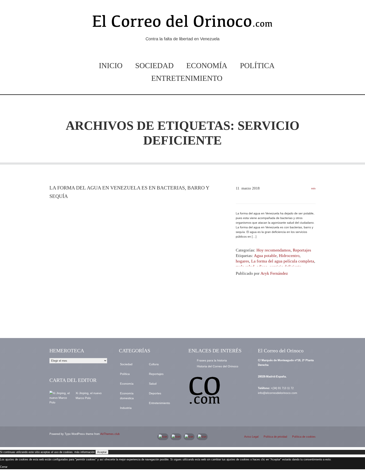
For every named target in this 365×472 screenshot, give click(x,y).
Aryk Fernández (274, 273)
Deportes (155, 393)
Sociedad (154, 65)
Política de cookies (304, 436)
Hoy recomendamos (273, 250)
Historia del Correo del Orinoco (217, 366)
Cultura (154, 364)
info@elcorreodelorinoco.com (277, 393)
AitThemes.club (110, 433)
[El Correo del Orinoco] (182, 23)
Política (257, 65)
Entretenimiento (186, 78)
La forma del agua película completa (282, 261)
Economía (206, 65)
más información (84, 452)
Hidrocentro (289, 255)
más (313, 188)
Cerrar (3, 466)
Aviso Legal (251, 436)
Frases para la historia (212, 360)
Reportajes (302, 250)
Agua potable (265, 255)
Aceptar (102, 452)
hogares (242, 261)
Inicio (111, 65)
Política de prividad (275, 436)
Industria (126, 408)
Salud (153, 383)
